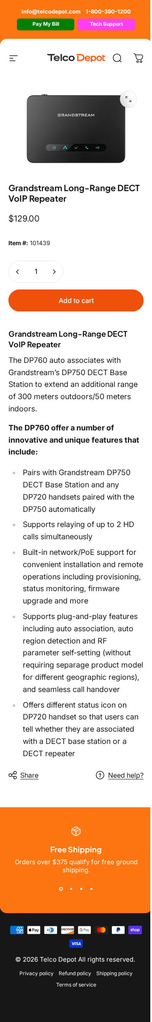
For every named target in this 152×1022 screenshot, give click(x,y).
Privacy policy (36, 973)
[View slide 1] (61, 889)
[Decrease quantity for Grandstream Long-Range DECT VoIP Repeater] (18, 271)
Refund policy (75, 973)
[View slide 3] (81, 889)
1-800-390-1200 (108, 11)
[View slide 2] (71, 889)
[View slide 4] (91, 889)
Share (29, 775)
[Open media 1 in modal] (128, 99)
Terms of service (76, 984)
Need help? (126, 775)
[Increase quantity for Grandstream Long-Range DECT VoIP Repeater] (54, 271)
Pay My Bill (46, 24)
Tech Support (106, 24)
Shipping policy (114, 973)
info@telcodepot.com (51, 11)
